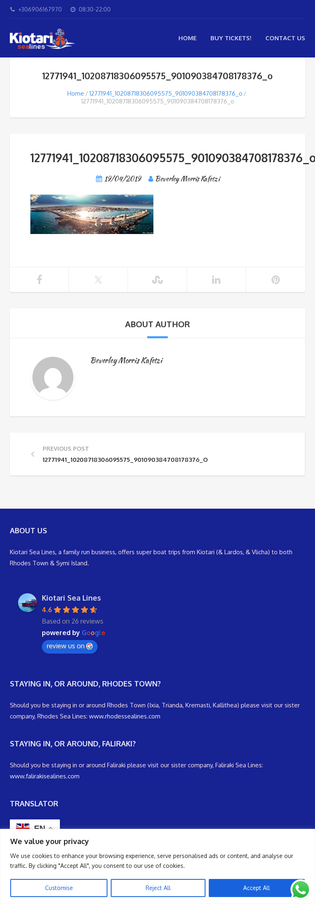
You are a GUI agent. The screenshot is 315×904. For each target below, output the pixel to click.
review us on (65, 646)
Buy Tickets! (230, 38)
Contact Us (285, 38)
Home (187, 38)
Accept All (256, 887)
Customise (59, 887)
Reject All (158, 887)
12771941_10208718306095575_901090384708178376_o (165, 93)
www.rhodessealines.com (124, 716)
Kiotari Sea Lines (71, 597)
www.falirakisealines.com (45, 776)
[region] (157, 866)
